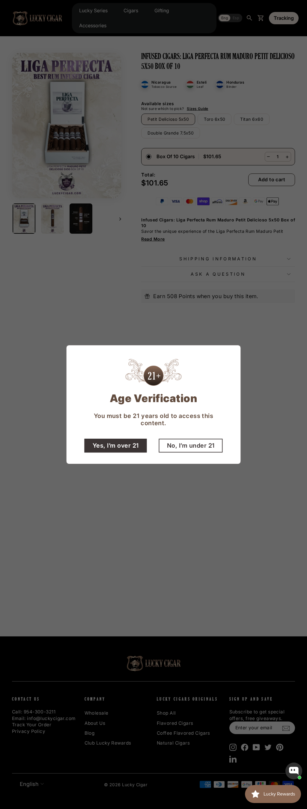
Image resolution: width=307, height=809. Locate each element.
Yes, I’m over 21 (116, 445)
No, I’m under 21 (191, 445)
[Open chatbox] (293, 771)
